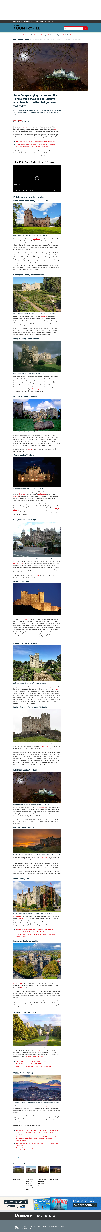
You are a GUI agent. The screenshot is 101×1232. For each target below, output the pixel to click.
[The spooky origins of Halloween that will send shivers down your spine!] (43, 1169)
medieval (24, 127)
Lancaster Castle (18, 983)
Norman (56, 129)
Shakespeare (42, 494)
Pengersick (51, 687)
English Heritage (35, 389)
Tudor (57, 689)
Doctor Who (35, 575)
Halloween (30, 449)
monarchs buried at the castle (35, 1057)
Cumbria (24, 860)
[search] (85, 28)
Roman (22, 987)
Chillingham (44, 317)
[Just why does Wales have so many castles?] (18, 1169)
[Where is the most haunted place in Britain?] (55, 1169)
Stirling (45, 1106)
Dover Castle (23, 619)
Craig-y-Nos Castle (18, 563)
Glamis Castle (22, 494)
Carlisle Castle (44, 858)
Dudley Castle (44, 746)
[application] (37, 176)
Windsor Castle (38, 1050)
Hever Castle (17, 917)
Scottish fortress (41, 807)
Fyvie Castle (36, 239)
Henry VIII (20, 919)
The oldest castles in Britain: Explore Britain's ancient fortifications (35, 141)
